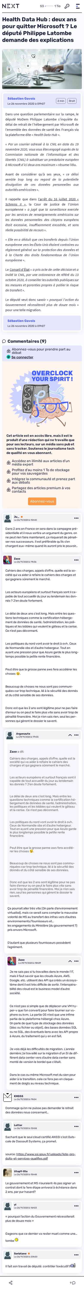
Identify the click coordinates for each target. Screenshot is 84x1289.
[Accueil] (10, 6)
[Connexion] (67, 6)
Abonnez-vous (42, 501)
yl (15, 1204)
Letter (18, 1125)
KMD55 (18, 1096)
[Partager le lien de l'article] (10, 1283)
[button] (78, 6)
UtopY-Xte (21, 1171)
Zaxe (17, 558)
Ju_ (16, 516)
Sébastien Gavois (21, 98)
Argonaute (23, 733)
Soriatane (20, 1253)
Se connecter (22, 357)
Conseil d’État (20, 269)
